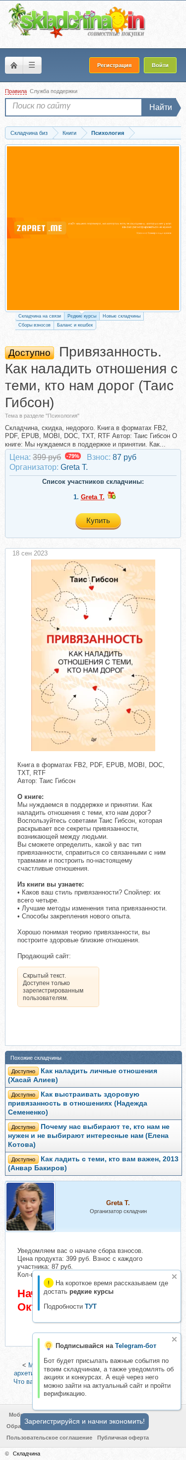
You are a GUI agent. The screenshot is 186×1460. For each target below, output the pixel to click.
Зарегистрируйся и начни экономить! (84, 1421)
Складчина (26, 1454)
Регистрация (114, 65)
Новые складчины (121, 316)
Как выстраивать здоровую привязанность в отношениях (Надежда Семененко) (77, 1103)
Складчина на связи (39, 316)
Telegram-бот (135, 1345)
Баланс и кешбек (75, 325)
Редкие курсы (81, 316)
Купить (98, 520)
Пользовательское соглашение (49, 1438)
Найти (160, 107)
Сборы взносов (34, 325)
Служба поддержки (53, 91)
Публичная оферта (123, 1438)
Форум (14, 65)
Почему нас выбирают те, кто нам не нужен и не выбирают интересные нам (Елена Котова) (89, 1135)
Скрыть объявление (174, 1276)
